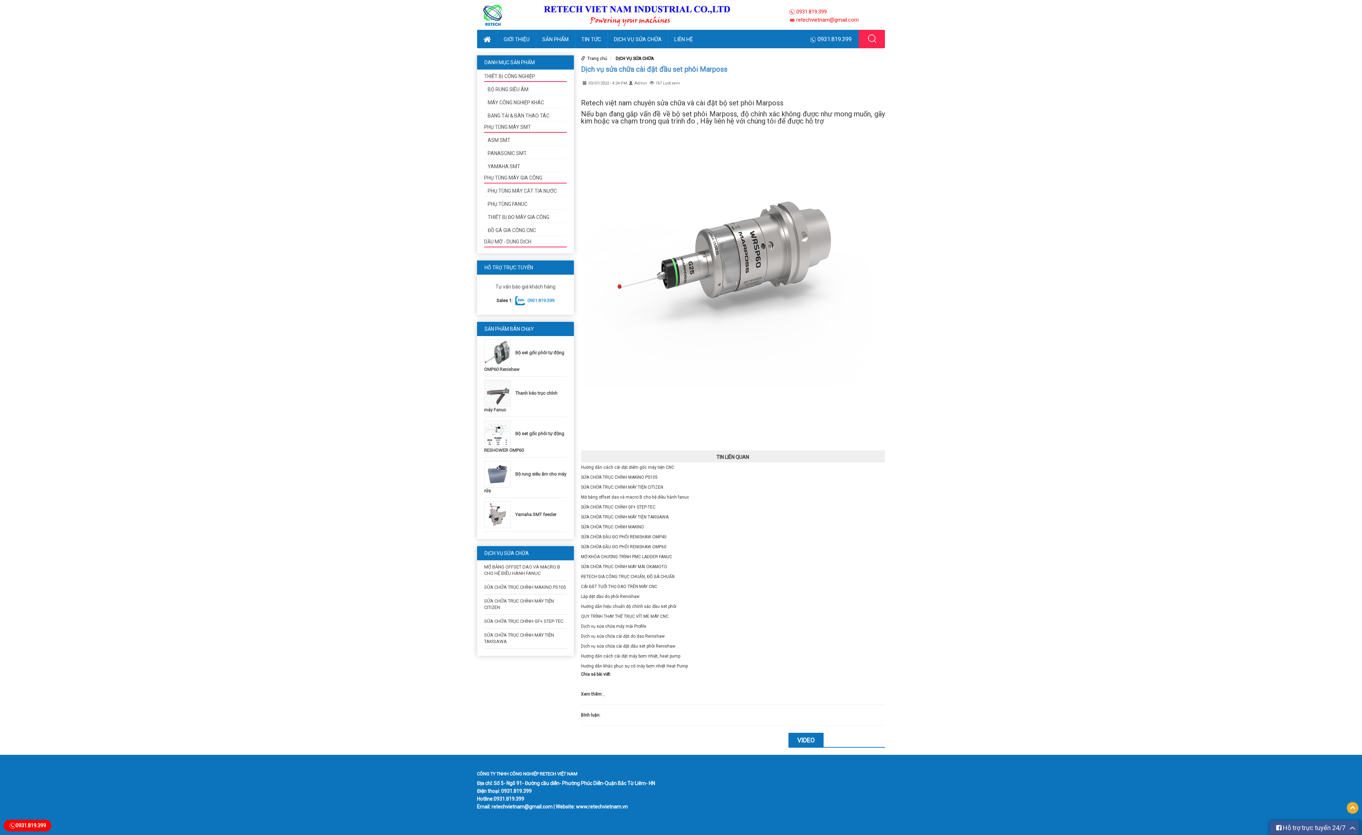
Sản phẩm (555, 39)
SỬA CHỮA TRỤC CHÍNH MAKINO (612, 526)
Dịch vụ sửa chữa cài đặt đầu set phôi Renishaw (628, 646)
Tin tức (591, 39)
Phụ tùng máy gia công (513, 178)
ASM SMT (499, 140)
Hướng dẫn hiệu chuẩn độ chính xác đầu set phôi (628, 606)
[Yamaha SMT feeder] (499, 514)
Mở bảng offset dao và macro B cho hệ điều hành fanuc (635, 497)
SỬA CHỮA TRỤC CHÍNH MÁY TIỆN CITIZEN (622, 487)
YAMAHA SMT (504, 166)
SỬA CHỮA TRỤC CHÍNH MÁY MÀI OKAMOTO (624, 566)
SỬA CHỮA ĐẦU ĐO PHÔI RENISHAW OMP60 (623, 546)
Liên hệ (683, 39)
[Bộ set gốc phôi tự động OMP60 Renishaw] (499, 352)
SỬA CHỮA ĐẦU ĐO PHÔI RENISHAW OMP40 (623, 536)
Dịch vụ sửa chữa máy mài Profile (613, 626)
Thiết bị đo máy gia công (518, 217)
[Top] (1352, 808)
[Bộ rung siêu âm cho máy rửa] (499, 474)
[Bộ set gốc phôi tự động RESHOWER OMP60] (499, 433)
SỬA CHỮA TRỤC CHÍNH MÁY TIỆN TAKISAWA (625, 517)
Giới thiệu (517, 39)
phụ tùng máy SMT (507, 127)
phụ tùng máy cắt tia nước (522, 191)
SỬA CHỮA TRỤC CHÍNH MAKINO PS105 (525, 587)
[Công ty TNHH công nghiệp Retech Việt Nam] (629, 14)
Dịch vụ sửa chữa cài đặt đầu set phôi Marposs (654, 69)
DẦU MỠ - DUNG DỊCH (507, 242)
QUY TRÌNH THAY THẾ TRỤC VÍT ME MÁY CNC (625, 616)
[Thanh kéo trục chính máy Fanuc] (499, 393)
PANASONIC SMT (507, 153)
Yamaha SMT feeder (536, 514)
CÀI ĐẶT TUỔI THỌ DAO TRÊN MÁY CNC (619, 586)
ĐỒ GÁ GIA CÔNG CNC (512, 230)
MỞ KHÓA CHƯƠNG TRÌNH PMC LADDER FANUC (626, 556)
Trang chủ (597, 58)
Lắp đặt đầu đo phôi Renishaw (610, 596)
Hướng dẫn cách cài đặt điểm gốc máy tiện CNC (627, 467)
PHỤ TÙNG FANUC (507, 204)
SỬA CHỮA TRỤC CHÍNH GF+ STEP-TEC (523, 621)
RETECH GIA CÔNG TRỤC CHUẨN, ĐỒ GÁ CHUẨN (628, 576)
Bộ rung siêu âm (508, 89)
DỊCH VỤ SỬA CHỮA (637, 39)
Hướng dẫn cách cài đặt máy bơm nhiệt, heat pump (630, 656)
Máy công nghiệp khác (516, 102)
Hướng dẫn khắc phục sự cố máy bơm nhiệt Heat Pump (634, 666)
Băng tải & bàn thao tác (518, 116)
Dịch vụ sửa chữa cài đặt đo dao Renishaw (623, 636)
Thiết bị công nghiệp (509, 76)
